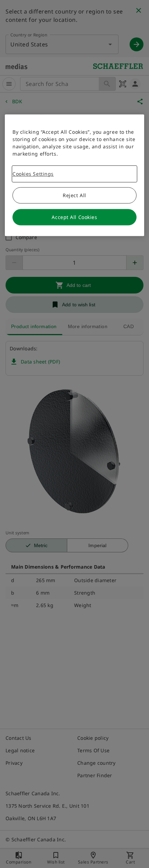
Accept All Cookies (74, 217)
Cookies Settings (33, 173)
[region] (74, 175)
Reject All (74, 195)
